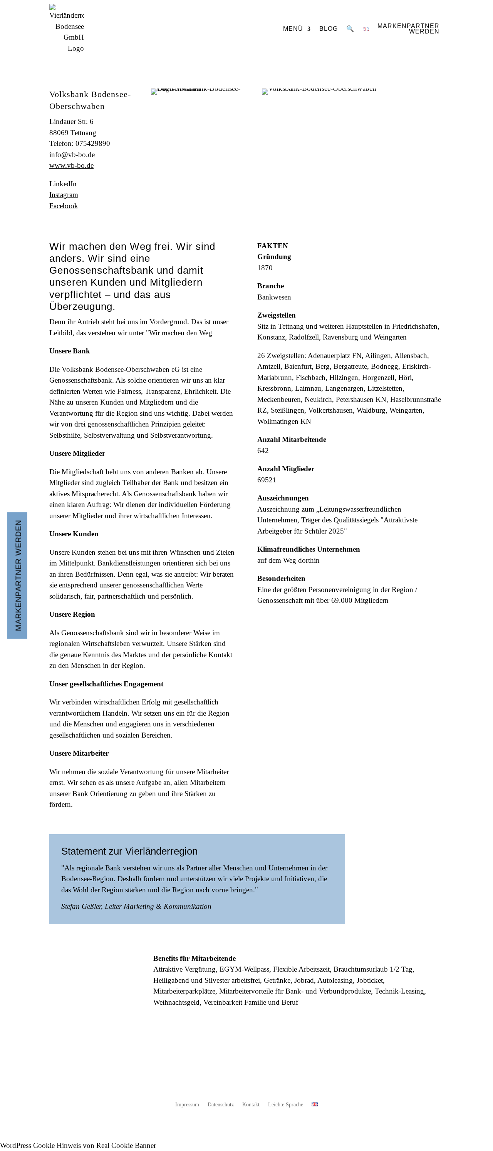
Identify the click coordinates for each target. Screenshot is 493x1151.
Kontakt (251, 1105)
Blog (328, 28)
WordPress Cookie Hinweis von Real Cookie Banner (78, 1145)
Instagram (63, 195)
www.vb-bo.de (71, 165)
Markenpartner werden (18, 575)
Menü (293, 28)
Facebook (63, 206)
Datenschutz (221, 1105)
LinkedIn (63, 184)
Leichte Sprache (285, 1105)
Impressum (187, 1105)
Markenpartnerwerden (408, 29)
